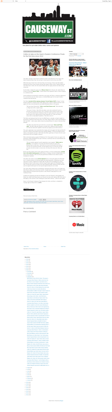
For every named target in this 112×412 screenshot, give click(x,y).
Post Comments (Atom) (34, 248)
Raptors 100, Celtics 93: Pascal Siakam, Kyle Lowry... (38, 353)
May (28, 373)
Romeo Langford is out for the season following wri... (38, 305)
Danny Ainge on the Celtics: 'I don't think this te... (37, 296)
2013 (27, 393)
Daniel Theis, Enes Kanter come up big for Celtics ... (37, 292)
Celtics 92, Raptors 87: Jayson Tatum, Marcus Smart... (38, 338)
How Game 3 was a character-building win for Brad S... (38, 308)
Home (45, 246)
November (29, 273)
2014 (27, 391)
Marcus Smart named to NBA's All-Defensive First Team (38, 345)
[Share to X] (42, 199)
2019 (27, 382)
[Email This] (39, 199)
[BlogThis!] (41, 199)
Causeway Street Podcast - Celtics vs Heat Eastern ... (38, 329)
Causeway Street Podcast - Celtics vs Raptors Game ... (38, 340)
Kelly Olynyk (35, 202)
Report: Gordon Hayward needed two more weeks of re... (39, 283)
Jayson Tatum (60, 201)
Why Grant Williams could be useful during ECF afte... (38, 333)
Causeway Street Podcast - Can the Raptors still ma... (38, 360)
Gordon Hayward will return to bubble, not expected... (38, 354)
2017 (27, 385)
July (28, 369)
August (28, 367)
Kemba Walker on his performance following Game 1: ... (38, 324)
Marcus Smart (41, 202)
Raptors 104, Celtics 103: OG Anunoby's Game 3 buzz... (38, 358)
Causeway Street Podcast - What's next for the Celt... (38, 280)
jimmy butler (26, 202)
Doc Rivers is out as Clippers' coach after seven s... (37, 281)
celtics (43, 201)
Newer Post (26, 246)
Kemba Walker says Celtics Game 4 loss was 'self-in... (38, 351)
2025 (27, 261)
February (29, 378)
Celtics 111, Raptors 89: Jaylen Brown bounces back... (38, 349)
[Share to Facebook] (44, 199)
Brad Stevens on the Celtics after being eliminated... (37, 285)
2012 (27, 394)
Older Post (63, 246)
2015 (27, 389)
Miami (45, 202)
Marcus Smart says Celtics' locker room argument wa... (38, 306)
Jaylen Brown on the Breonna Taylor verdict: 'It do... (37, 297)
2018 (27, 384)
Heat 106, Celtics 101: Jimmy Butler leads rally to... (37, 319)
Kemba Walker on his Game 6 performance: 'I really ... (38, 342)
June (28, 371)
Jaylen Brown (54, 201)
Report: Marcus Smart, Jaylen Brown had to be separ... (38, 317)
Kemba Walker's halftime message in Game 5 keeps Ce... (39, 290)
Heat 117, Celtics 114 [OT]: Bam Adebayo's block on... (38, 328)
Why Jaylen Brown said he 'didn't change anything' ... (38, 347)
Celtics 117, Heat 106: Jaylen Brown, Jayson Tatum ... (38, 312)
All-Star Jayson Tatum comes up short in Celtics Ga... (38, 326)
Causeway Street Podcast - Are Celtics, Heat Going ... (38, 303)
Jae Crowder (49, 201)
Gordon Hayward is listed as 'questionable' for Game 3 (38, 315)
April (28, 374)
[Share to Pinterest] (45, 199)
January (29, 380)
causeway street (38, 201)
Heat (46, 201)
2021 (27, 268)
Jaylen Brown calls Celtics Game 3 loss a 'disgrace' (37, 356)
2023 (27, 264)
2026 (27, 259)
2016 (27, 387)
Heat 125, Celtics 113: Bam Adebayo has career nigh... (38, 287)
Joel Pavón (31, 202)
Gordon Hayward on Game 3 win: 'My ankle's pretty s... (38, 310)
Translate (79, 55)
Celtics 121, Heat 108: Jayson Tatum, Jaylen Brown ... (38, 294)
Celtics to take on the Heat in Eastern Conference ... (37, 331)
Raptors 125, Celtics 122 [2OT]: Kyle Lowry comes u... (38, 344)
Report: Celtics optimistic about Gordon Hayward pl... (38, 313)
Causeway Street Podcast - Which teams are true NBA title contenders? (77, 64)
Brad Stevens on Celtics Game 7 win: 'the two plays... (38, 335)
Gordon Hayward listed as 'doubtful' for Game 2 (36, 321)
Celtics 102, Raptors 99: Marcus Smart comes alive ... (38, 363)
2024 (27, 262)
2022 (27, 266)
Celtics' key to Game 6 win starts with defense (36, 289)
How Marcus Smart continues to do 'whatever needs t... (38, 361)
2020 (27, 269)
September (29, 276)
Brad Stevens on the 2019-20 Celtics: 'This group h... (38, 278)
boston (33, 201)
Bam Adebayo (29, 201)
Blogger (61, 400)
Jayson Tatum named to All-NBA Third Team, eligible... (38, 322)
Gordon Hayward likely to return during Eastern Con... (38, 337)
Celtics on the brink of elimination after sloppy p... (37, 299)
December (29, 271)
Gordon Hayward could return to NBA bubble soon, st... (38, 365)
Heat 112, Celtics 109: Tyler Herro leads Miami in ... (37, 301)
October (29, 275)
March (28, 376)
